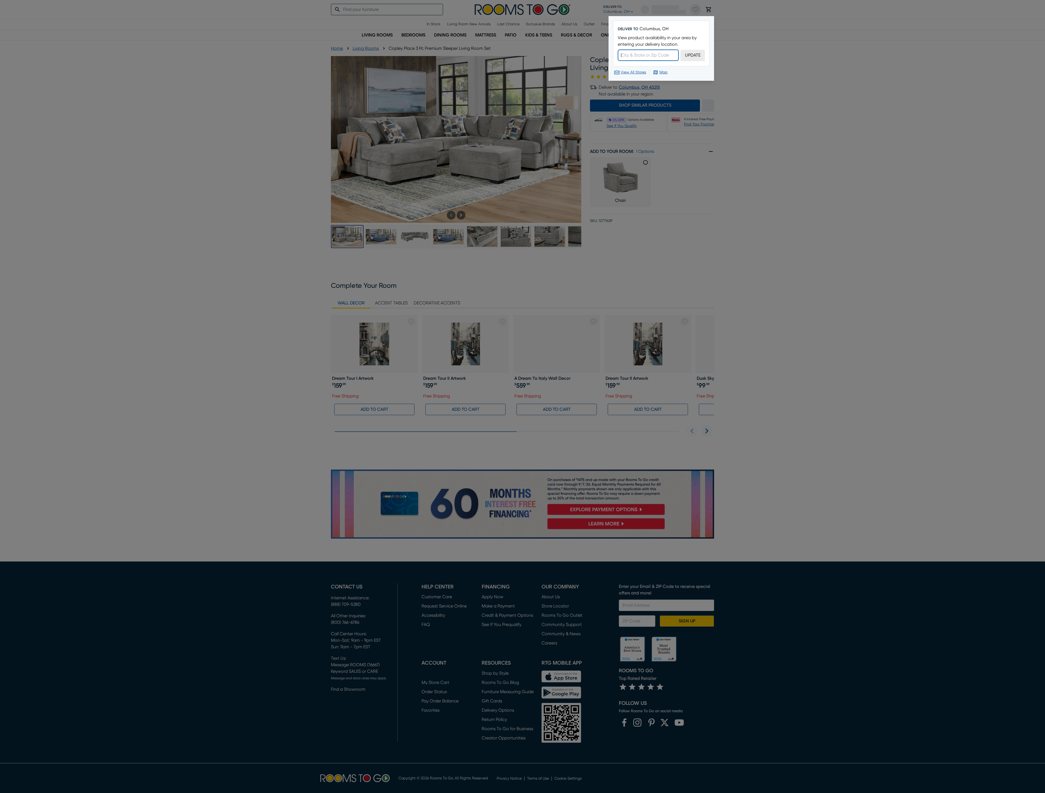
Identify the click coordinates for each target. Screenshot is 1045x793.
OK (181, 748)
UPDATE (692, 55)
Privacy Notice (88, 777)
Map (663, 72)
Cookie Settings (181, 761)
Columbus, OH (654, 29)
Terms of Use (127, 772)
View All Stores (633, 72)
